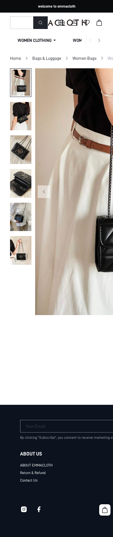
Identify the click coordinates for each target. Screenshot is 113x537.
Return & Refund (33, 473)
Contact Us (29, 480)
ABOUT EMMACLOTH (36, 465)
